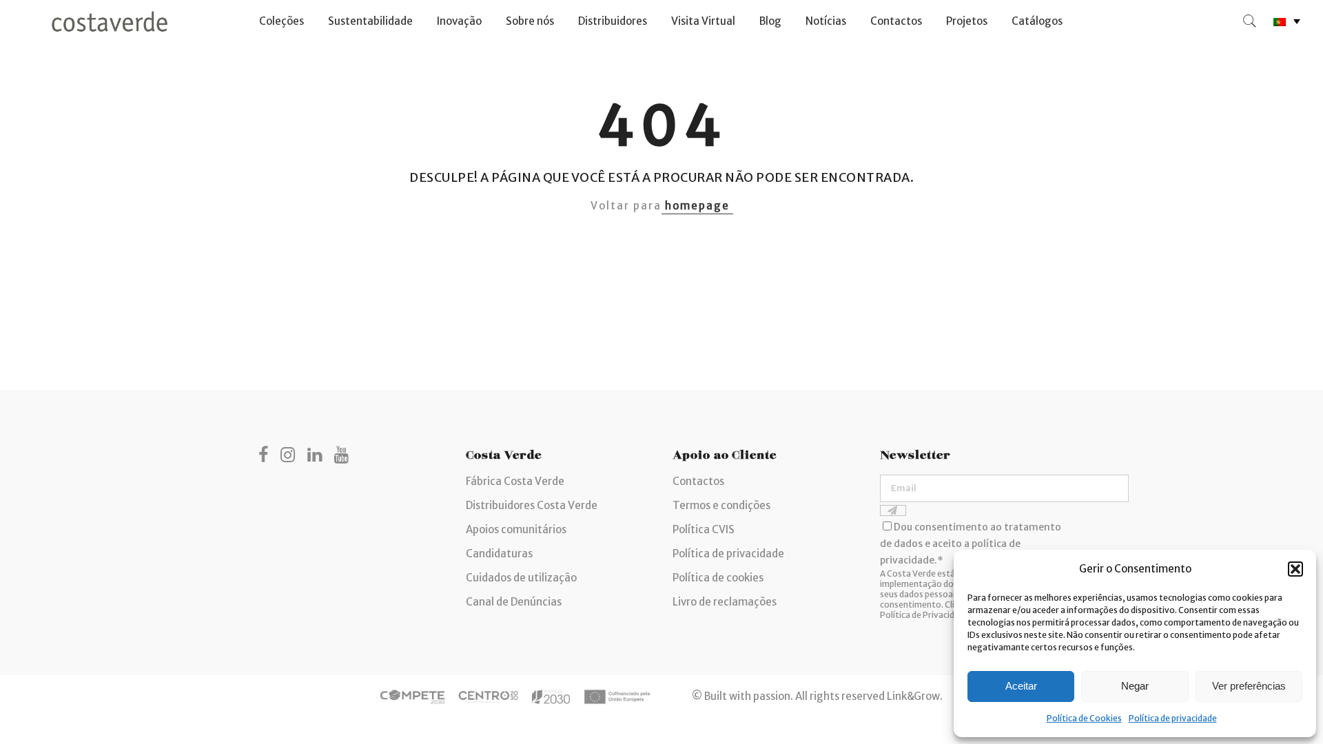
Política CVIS (704, 529)
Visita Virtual (703, 21)
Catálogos (1037, 21)
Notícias (826, 21)
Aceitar (1021, 686)
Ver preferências (1249, 686)
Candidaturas (499, 553)
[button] (1295, 569)
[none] (1286, 21)
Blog (770, 21)
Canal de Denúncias (514, 601)
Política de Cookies (1084, 718)
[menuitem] (1286, 21)
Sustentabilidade (370, 21)
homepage (697, 205)
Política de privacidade (1173, 718)
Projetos (966, 21)
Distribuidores (612, 21)
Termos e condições (721, 505)
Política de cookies (718, 577)
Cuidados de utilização (521, 577)
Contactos (896, 21)
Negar (1135, 686)
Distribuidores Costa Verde (531, 505)
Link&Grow (913, 695)
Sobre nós (530, 21)
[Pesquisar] (1250, 21)
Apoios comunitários (516, 529)
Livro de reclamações (725, 601)
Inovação (459, 21)
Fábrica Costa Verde (515, 481)
